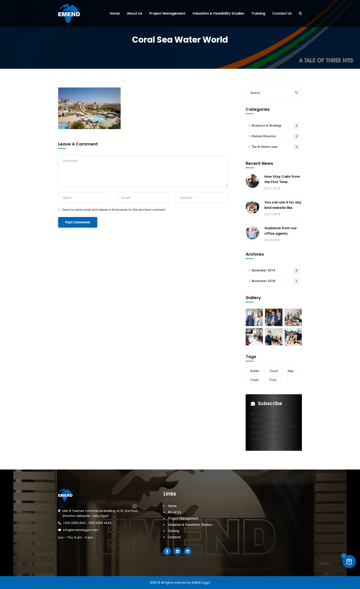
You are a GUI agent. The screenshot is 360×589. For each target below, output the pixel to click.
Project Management (183, 518)
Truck (272, 380)
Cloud (274, 371)
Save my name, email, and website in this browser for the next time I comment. (114, 209)
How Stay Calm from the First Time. (282, 179)
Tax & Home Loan (274, 147)
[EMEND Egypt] (67, 13)
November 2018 (274, 281)
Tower (254, 380)
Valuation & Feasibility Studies (190, 525)
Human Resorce (274, 136)
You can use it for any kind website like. (282, 205)
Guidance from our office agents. (280, 231)
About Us (174, 512)
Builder (254, 371)
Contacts (174, 537)
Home (172, 506)
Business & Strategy (274, 125)
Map (291, 371)
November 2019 (274, 270)
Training (173, 531)
